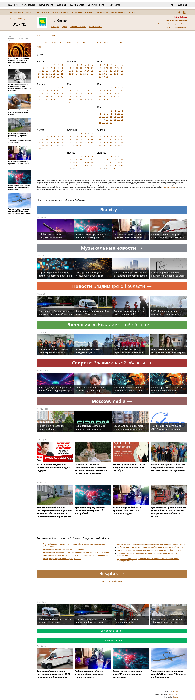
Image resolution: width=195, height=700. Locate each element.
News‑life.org (46, 4)
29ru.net (61, 4)
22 (54, 74)
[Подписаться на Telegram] (171, 4)
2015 (46, 43)
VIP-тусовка (76, 12)
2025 (120, 43)
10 (62, 68)
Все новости (102, 12)
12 (43, 71)
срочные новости (170, 187)
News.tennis (43, 370)
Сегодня (55, 27)
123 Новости (43, 12)
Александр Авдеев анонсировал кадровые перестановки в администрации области (151, 544)
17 (62, 71)
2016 (54, 43)
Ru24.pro (13, 4)
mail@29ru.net (173, 694)
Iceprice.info (114, 4)
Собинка (40, 36)
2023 (106, 43)
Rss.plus (41, 255)
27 (47, 77)
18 (39, 74)
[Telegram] (179, 12)
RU (19, 12)
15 (54, 71)
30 (58, 77)
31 (62, 77)
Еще (131, 12)
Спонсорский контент (111, 631)
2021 (54, 36)
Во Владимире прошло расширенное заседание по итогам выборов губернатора (76, 556)
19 (43, 74)
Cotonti (175, 697)
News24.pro (42, 408)
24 (62, 74)
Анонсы (89, 12)
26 (43, 77)
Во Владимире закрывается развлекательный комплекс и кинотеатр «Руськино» (150, 547)
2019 (76, 43)
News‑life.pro (28, 4)
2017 (61, 43)
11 (39, 71)
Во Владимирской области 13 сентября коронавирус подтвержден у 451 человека (76, 552)
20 (47, 74)
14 (50, 71)
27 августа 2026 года (18, 19)
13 (47, 71)
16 (58, 71)
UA (23, 12)
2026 (39, 47)
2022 (98, 43)
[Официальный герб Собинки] (42, 22)
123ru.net (181, 4)
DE (27, 12)
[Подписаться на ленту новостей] (184, 12)
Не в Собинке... (95, 27)
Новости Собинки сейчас (177, 27)
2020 (83, 43)
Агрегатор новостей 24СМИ (112, 581)
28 (50, 77)
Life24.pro (41, 332)
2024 (113, 43)
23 (58, 74)
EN (15, 12)
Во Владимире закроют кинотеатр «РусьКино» (62, 559)
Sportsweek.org (96, 4)
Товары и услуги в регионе (176, 20)
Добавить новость (78, 27)
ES (31, 12)
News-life (41, 482)
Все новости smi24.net (112, 640)
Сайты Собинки (180, 17)
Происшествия (60, 12)
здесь (115, 189)
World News (117, 12)
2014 (39, 43)
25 (39, 77)
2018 (69, 43)
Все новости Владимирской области (172, 24)
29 (54, 77)
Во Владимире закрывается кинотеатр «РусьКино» (63, 549)
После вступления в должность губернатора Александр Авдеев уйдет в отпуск (149, 550)
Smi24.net (41, 602)
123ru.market (77, 4)
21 (50, 74)
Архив (64, 27)
